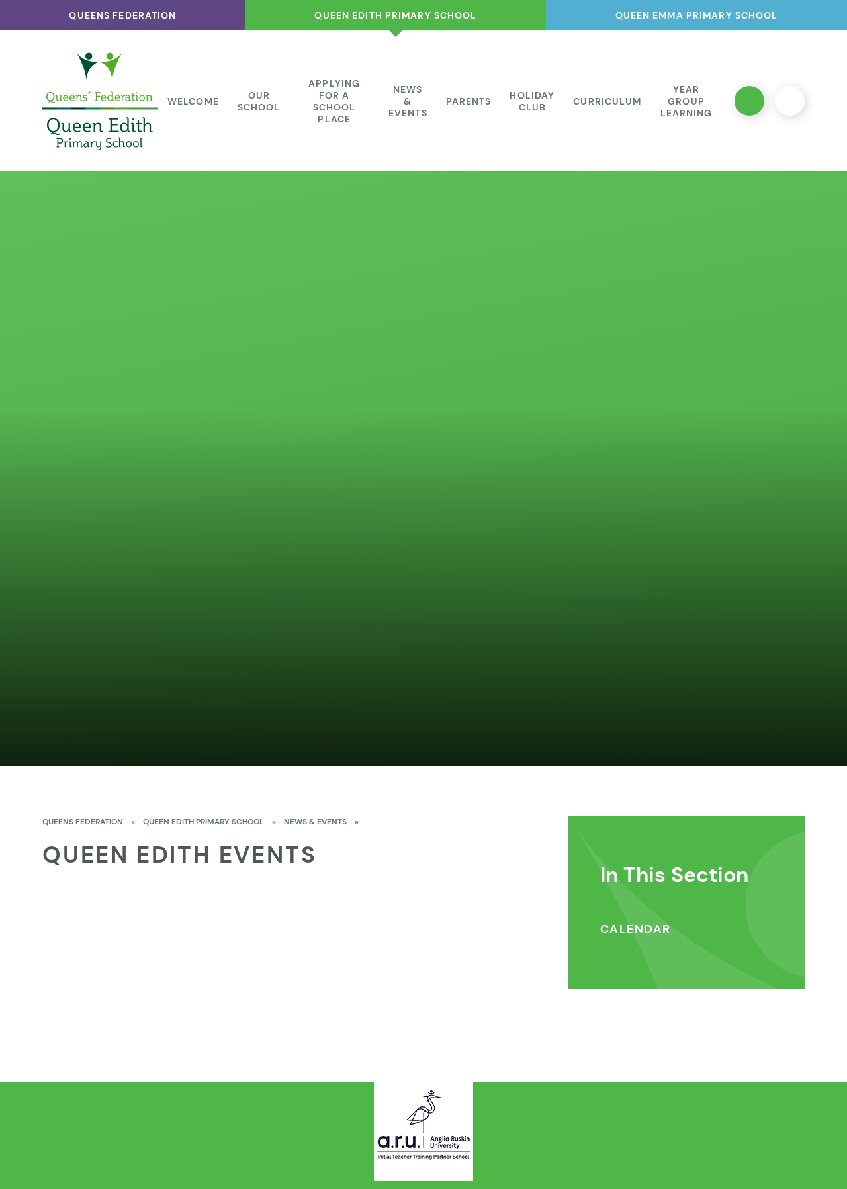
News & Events (315, 821)
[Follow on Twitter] (749, 101)
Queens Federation (82, 821)
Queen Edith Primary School (203, 821)
